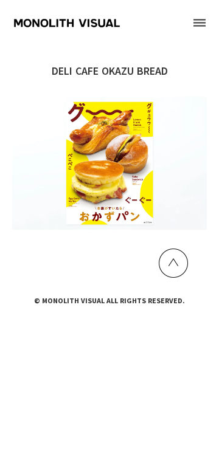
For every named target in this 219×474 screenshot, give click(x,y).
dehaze (199, 23)
